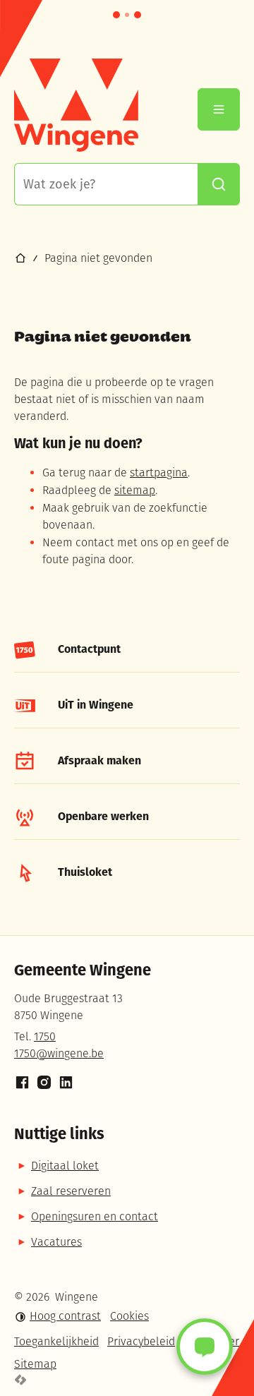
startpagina (159, 473)
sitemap (134, 491)
